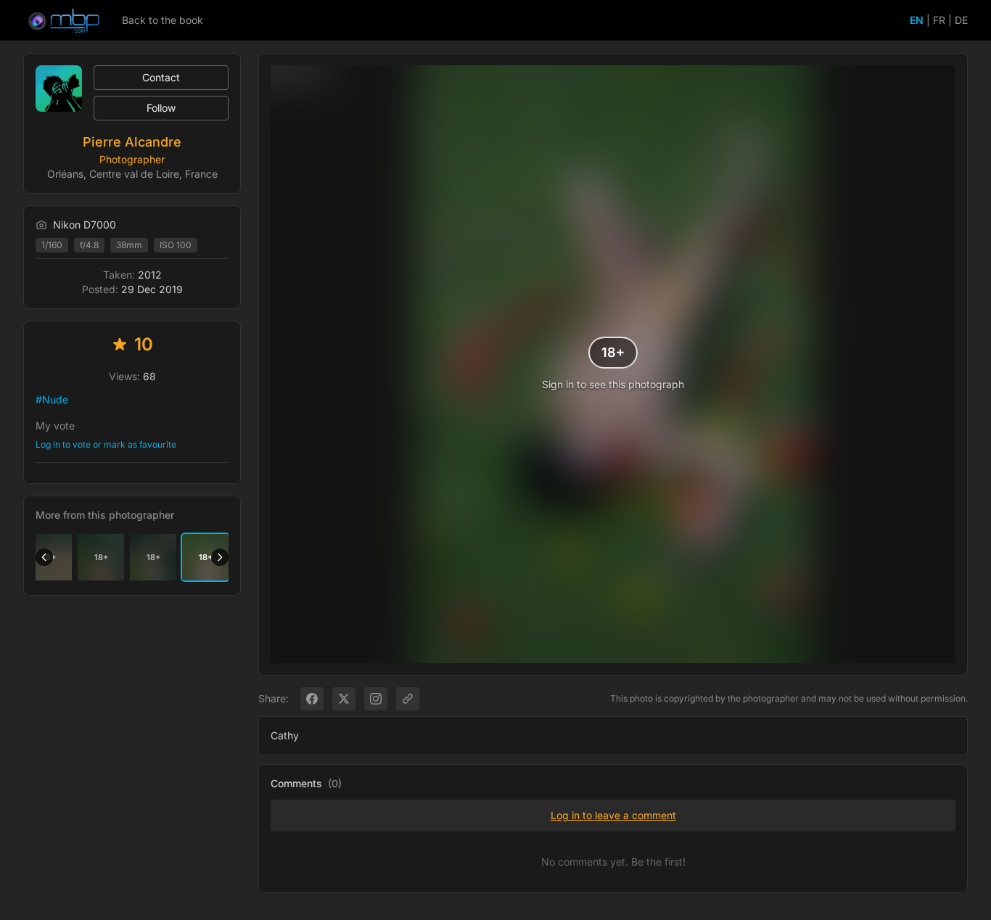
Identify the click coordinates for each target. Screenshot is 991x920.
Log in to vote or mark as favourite (106, 444)
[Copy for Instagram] (375, 698)
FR (939, 20)
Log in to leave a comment (613, 815)
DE (961, 20)
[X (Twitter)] (343, 698)
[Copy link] (407, 698)
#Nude (52, 399)
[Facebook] (312, 698)
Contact (161, 77)
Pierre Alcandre (132, 141)
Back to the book (162, 20)
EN (917, 20)
